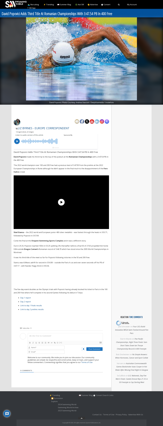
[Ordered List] (42, 342)
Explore (54, 401)
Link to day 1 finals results (31, 305)
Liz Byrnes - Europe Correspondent (43, 128)
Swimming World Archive (68, 407)
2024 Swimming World (67, 404)
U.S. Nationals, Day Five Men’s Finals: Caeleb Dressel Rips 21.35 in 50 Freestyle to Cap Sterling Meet (132, 378)
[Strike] (39, 342)
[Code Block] (51, 342)
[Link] (54, 342)
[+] (61, 342)
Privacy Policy (121, 414)
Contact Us (97, 414)
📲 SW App (30, 8)
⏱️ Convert (105, 4)
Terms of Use (86, 362)
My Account (132, 4)
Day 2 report (25, 301)
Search (106, 395)
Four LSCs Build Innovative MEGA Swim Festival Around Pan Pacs (131, 329)
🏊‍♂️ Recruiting (33, 4)
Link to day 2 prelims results (32, 309)
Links (111, 395)
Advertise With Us (135, 414)
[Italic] (33, 342)
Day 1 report (25, 298)
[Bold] (29, 342)
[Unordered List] (45, 342)
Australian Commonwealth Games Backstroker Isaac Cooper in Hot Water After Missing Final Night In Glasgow (131, 366)
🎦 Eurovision (57, 398)
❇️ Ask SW (79, 4)
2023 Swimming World (67, 410)
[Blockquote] (48, 342)
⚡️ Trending (48, 4)
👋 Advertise (92, 4)
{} (57, 342)
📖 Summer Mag (64, 4)
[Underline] (36, 342)
